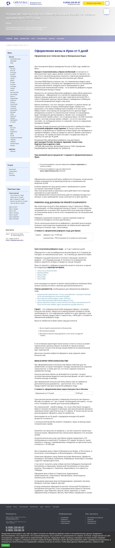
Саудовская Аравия (16, 137)
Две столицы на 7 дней (17, 199)
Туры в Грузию (13, 215)
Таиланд (12, 139)
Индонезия (13, 132)
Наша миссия (65, 523)
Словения (13, 108)
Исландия (13, 86)
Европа (11, 57)
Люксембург (14, 94)
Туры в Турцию (13, 209)
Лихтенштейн (14, 92)
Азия (21, 45)
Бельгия (12, 70)
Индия (12, 130)
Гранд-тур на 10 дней (16, 197)
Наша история (65, 521)
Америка (12, 149)
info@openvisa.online (74, 4)
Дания (12, 80)
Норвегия (13, 100)
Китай (12, 135)
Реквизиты (64, 519)
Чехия (12, 114)
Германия (13, 76)
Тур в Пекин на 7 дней (17, 195)
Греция (12, 78)
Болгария (13, 72)
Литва (12, 90)
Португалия (13, 104)
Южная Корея (14, 143)
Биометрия (24, 38)
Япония (12, 145)
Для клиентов (91, 521)
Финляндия (13, 110)
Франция (13, 112)
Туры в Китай (14, 193)
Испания (12, 84)
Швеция (12, 118)
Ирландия (13, 61)
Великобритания (15, 59)
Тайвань (12, 141)
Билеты (52, 38)
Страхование (42, 38)
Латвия (12, 88)
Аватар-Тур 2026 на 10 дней (18, 201)
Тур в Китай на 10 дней (17, 203)
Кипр (11, 63)
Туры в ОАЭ (12, 211)
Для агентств (91, 523)
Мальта (12, 96)
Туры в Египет (13, 207)
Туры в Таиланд (14, 213)
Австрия (12, 68)
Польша (12, 102)
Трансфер (60, 38)
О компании (64, 517)
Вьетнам (13, 128)
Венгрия (12, 74)
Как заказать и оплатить (95, 517)
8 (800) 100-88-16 (15, 530)
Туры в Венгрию (14, 219)
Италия (12, 82)
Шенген (11, 67)
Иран (11, 133)
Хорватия (13, 116)
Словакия (13, 106)
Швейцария (13, 120)
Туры (33, 38)
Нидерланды (14, 98)
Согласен (5, 545)
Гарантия (90, 519)
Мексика (12, 151)
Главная (9, 38)
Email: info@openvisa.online (14, 240)
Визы (16, 38)
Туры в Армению (14, 217)
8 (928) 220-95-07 (71, 2)
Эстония (12, 122)
